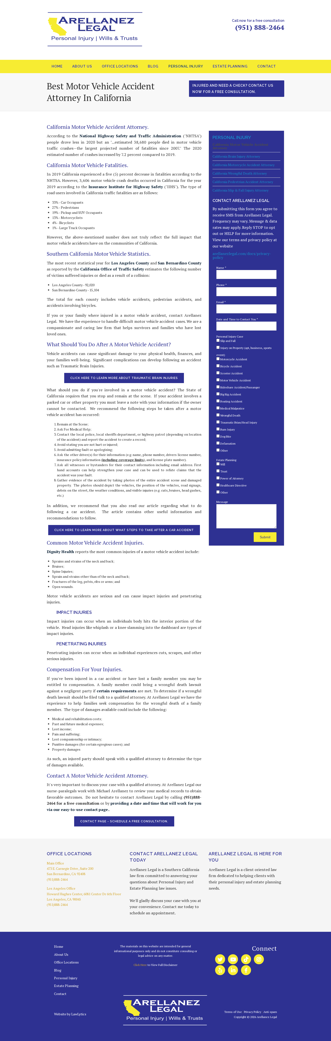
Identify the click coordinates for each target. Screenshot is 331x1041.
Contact (266, 66)
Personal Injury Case (229, 336)
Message (222, 502)
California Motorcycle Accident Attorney (244, 164)
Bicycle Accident (231, 366)
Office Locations (120, 66)
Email (221, 302)
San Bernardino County (179, 263)
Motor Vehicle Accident (235, 380)
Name (221, 268)
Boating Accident (231, 401)
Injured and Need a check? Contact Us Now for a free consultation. (232, 89)
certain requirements (116, 691)
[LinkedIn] (233, 970)
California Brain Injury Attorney (236, 156)
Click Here (140, 965)
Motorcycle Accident (233, 359)
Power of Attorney (232, 478)
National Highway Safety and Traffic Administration (130, 136)
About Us (82, 66)
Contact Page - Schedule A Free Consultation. (124, 821)
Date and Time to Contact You (237, 319)
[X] (220, 959)
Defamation (228, 443)
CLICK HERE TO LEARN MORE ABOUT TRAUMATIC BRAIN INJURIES (124, 378)
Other (224, 450)
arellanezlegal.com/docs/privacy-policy (242, 255)
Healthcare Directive (233, 485)
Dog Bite (225, 436)
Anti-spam (270, 1012)
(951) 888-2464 (259, 27)
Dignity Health (60, 551)
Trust (223, 471)
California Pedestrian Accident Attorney (243, 181)
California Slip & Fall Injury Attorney (240, 190)
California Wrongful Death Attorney (240, 173)
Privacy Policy (252, 1012)
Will (222, 464)
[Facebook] (246, 970)
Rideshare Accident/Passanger (240, 387)
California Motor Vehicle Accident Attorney (240, 146)
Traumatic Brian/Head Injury (238, 422)
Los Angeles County (130, 263)
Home (57, 66)
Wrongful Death (230, 415)
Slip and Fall (228, 341)
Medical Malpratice (232, 408)
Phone (221, 285)
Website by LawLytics (70, 1014)
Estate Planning (230, 66)
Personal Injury (185, 66)
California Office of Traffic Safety (112, 269)
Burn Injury (227, 429)
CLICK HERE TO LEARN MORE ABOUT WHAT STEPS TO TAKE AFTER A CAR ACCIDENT (124, 530)
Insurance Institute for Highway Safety (125, 186)
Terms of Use (233, 1012)
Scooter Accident (231, 373)
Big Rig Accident (230, 394)
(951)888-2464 (57, 879)
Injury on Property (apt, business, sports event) (244, 351)
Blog (153, 66)
